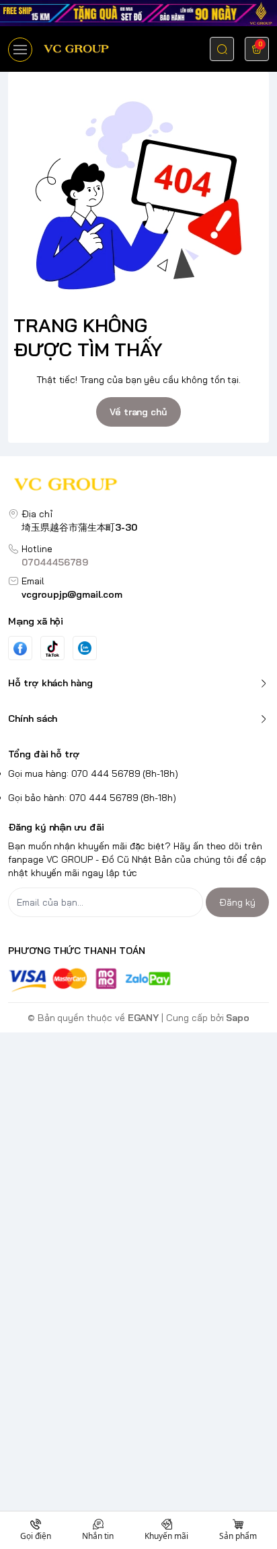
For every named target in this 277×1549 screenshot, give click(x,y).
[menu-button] (20, 50)
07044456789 (55, 562)
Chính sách (32, 718)
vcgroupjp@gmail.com (72, 594)
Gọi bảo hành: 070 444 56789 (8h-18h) (92, 798)
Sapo (237, 1018)
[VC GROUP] (77, 49)
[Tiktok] (52, 648)
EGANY (143, 1018)
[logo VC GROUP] (138, 486)
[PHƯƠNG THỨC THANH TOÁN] (138, 979)
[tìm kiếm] (221, 49)
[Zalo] (84, 648)
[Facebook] (20, 648)
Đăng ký (237, 902)
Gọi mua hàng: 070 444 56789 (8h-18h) (93, 773)
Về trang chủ (138, 412)
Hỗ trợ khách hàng (50, 683)
